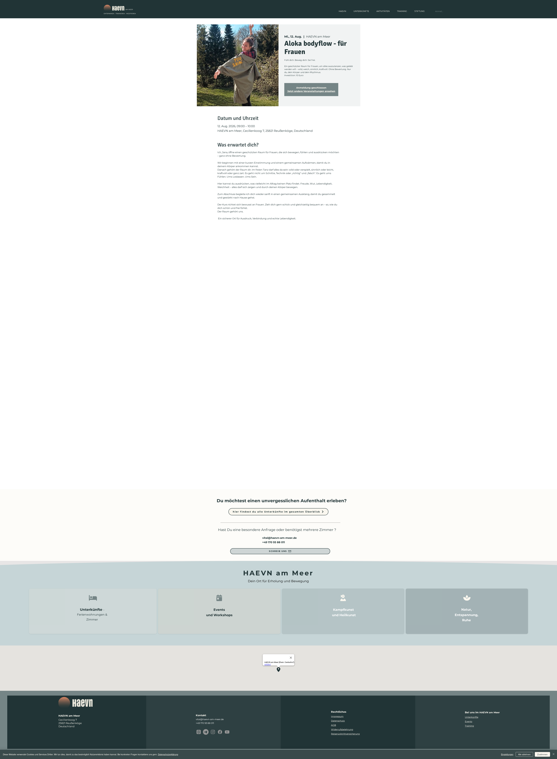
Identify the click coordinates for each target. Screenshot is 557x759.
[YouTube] (227, 732)
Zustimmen (542, 754)
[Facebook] (220, 732)
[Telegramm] (206, 732)
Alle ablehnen (524, 754)
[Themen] (198, 732)
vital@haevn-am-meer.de (279, 538)
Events (468, 721)
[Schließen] (553, 754)
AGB (333, 725)
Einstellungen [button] (507, 754)
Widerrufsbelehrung (342, 729)
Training (469, 725)
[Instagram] (213, 732)
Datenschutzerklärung (168, 754)
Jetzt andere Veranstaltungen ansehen (311, 91)
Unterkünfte (471, 717)
